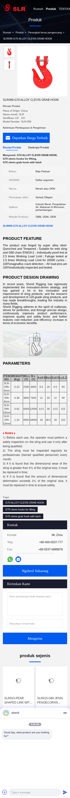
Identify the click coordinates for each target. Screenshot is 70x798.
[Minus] (65, 713)
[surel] (18, 559)
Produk (51, 8)
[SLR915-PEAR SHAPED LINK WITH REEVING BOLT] (18, 681)
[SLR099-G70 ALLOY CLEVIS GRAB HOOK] (42, 71)
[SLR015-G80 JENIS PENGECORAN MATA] (51, 681)
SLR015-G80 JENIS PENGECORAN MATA (50, 701)
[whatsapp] (10, 559)
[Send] (65, 792)
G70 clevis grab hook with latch (23, 516)
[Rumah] (15, 7)
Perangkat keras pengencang (45, 32)
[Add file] (4, 792)
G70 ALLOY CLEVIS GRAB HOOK (24, 502)
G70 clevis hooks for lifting (20, 509)
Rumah (38, 8)
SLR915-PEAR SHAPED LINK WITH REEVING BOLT (18, 701)
